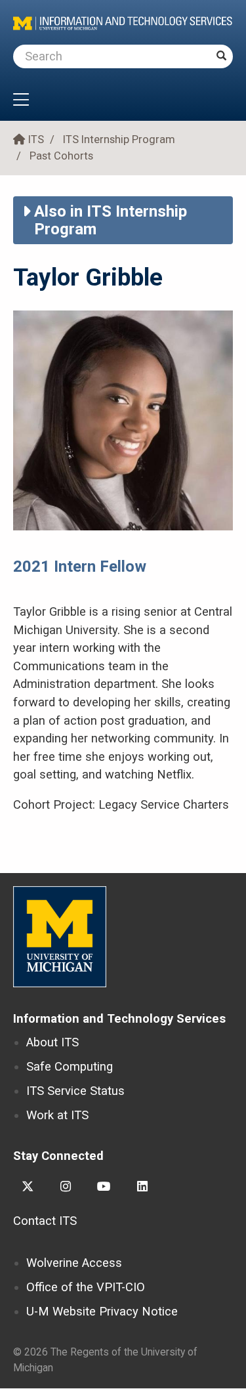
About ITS (52, 1042)
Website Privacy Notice (102, 1311)
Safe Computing (69, 1066)
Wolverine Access (74, 1263)
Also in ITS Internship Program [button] (110, 220)
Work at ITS (57, 1115)
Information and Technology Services (119, 1018)
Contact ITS (45, 1221)
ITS (36, 139)
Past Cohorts (61, 156)
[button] (123, 101)
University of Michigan (59, 936)
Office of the (85, 1287)
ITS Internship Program (119, 139)
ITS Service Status (75, 1091)
